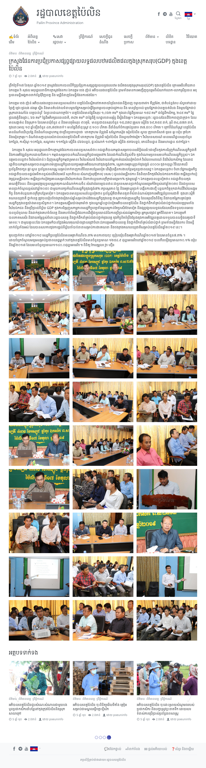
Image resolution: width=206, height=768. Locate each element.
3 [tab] (105, 737)
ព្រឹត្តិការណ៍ (86, 36)
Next (189, 695)
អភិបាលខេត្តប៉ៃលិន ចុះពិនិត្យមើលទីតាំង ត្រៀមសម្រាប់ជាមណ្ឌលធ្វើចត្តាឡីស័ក (100, 706)
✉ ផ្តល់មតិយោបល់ (155, 748)
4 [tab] (109, 737)
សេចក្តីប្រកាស (129, 39)
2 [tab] (101, 737)
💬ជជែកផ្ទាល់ (112, 748)
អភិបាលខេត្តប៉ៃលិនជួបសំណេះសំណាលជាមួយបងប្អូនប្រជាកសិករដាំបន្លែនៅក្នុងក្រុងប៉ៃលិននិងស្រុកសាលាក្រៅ (38, 709)
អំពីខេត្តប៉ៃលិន (33, 39)
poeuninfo (56, 76)
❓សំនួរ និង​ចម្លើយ (182, 748)
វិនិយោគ (191, 36)
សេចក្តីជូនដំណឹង (105, 39)
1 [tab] (97, 737)
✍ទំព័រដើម (14, 39)
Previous (17, 695)
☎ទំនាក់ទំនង (132, 748)
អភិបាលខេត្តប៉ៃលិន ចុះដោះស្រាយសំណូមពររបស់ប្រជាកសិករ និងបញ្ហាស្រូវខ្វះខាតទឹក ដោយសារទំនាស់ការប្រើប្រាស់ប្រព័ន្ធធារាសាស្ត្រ (165, 709)
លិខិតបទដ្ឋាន (171, 39)
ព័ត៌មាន (150, 36)
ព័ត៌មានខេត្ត (25, 53)
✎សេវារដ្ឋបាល (58, 39)
